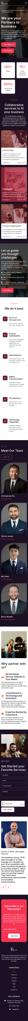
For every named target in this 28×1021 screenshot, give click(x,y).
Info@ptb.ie (15, 1009)
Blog (14, 984)
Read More (7, 290)
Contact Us (14, 990)
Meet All (6, 457)
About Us (14, 975)
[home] (4, 2)
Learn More (8, 44)
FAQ (14, 987)
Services (14, 978)
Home (14, 972)
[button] (26, 3)
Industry (14, 981)
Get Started (8, 50)
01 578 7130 (15, 1006)
